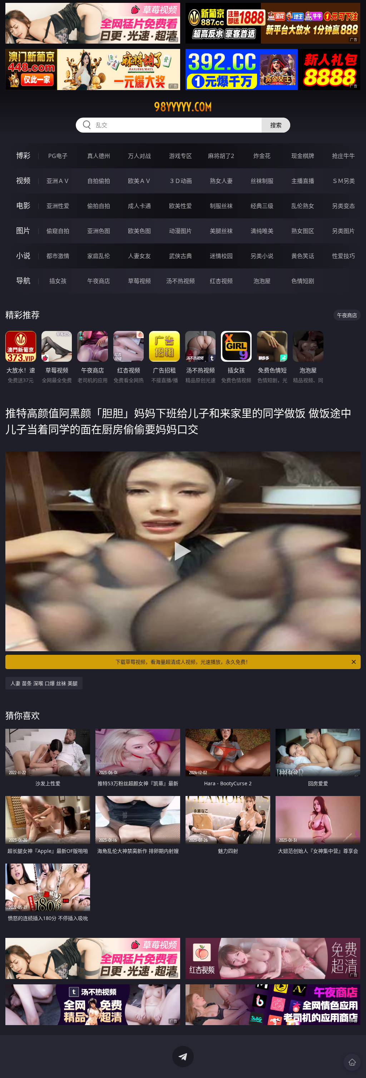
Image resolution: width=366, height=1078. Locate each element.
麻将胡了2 (221, 156)
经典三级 (262, 206)
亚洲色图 (98, 231)
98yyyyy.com (183, 107)
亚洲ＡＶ (57, 181)
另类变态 (343, 206)
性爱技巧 (343, 256)
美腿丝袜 (221, 231)
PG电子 (58, 156)
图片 (23, 231)
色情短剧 (302, 281)
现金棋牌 (302, 156)
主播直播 (302, 181)
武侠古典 (180, 256)
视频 (23, 181)
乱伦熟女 (302, 206)
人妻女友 (139, 256)
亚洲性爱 (57, 206)
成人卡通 (139, 206)
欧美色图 (139, 231)
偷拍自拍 (98, 206)
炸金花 (262, 156)
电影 (23, 206)
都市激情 (57, 256)
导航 (23, 281)
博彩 (23, 155)
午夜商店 (98, 281)
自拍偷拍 (98, 181)
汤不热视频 (180, 281)
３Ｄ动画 (180, 181)
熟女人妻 (221, 181)
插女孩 (57, 281)
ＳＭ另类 (343, 181)
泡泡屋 (262, 281)
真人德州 (98, 156)
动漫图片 (180, 231)
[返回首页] (352, 1062)
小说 (23, 256)
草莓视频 (139, 281)
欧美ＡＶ (139, 181)
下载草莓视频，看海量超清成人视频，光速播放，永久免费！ (183, 661)
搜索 (276, 125)
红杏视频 (221, 281)
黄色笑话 (302, 256)
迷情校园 (221, 256)
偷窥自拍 (57, 231)
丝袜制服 (262, 181)
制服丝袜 (221, 206)
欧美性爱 (180, 206)
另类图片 (343, 231)
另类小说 (262, 256)
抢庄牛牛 (343, 156)
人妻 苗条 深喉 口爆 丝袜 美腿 (44, 683)
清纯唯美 (262, 231)
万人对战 (139, 156)
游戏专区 (180, 156)
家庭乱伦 (98, 256)
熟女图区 (302, 231)
